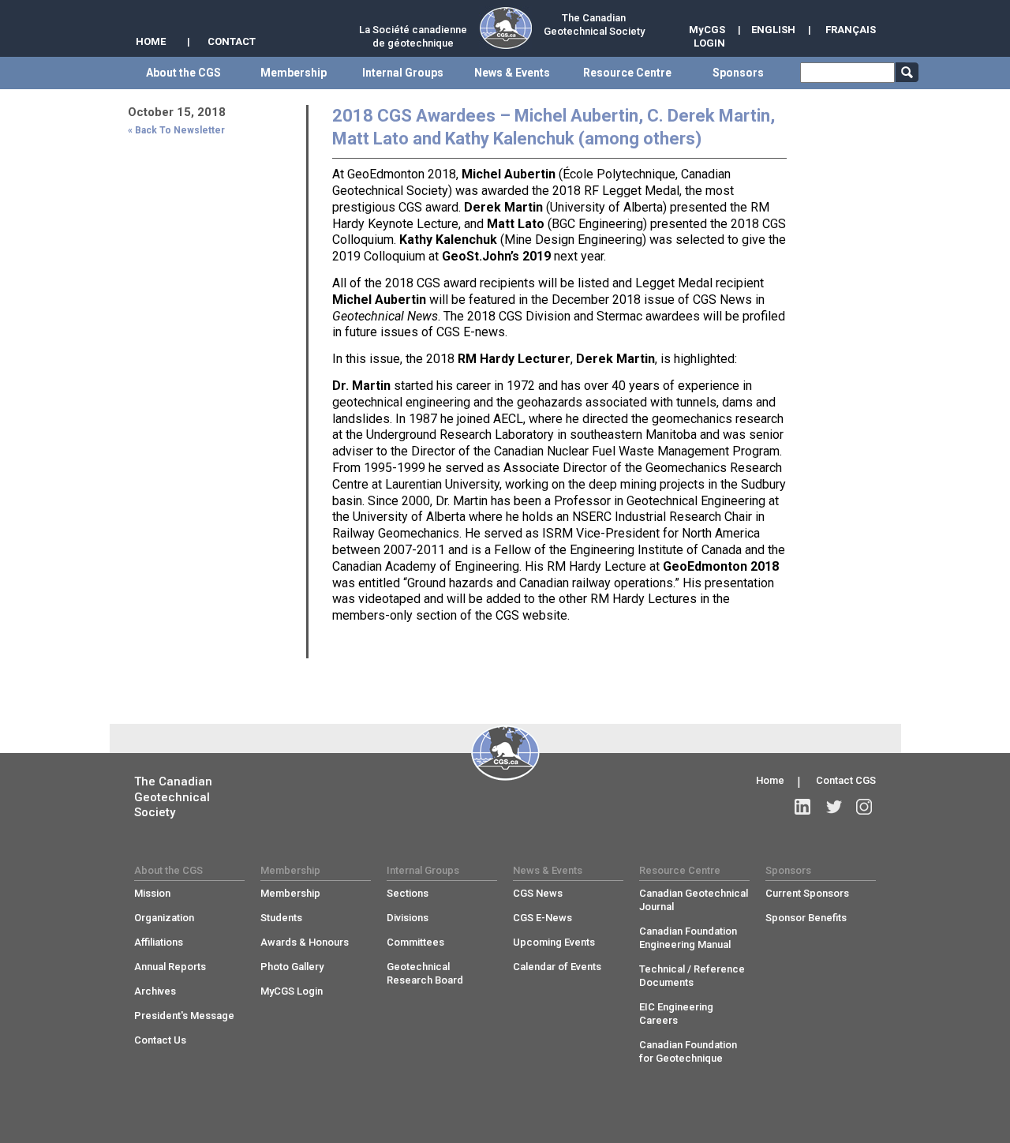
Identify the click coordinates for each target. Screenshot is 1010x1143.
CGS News (538, 893)
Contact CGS (846, 780)
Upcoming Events (554, 942)
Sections (407, 893)
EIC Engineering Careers (676, 1013)
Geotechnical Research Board (425, 973)
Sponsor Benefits (806, 918)
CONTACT (232, 41)
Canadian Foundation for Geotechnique (688, 1051)
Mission (152, 893)
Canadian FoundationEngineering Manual (688, 937)
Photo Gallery (292, 966)
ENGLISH (773, 30)
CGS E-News (542, 918)
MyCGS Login (291, 991)
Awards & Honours (304, 942)
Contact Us (160, 1040)
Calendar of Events (557, 966)
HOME (151, 41)
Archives (155, 991)
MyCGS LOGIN (707, 36)
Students (281, 918)
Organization (164, 918)
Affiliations (158, 942)
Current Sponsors (807, 893)
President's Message (184, 1015)
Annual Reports (170, 966)
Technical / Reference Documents (692, 975)
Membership (290, 893)
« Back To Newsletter (176, 130)
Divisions (407, 918)
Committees (415, 942)
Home (770, 780)
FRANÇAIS (850, 30)
